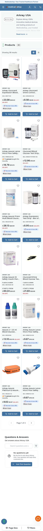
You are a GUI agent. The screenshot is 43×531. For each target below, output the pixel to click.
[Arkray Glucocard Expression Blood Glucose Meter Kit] (11, 72)
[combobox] (12, 528)
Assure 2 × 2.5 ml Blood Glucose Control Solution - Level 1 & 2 (10, 333)
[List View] (38, 52)
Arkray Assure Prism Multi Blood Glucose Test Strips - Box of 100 (11, 219)
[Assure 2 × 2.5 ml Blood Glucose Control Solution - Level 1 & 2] (11, 311)
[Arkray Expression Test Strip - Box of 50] (32, 197)
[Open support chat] (38, 519)
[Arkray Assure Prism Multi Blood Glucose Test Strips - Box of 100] (11, 197)
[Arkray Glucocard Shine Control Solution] (32, 72)
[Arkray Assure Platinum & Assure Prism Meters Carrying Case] (11, 369)
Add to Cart (12, 114)
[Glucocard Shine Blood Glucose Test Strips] (32, 258)
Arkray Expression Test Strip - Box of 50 (31, 218)
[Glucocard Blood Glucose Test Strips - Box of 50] (32, 132)
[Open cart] (40, 7)
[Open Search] (35, 7)
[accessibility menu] (4, 521)
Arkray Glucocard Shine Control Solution (30, 92)
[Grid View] (33, 52)
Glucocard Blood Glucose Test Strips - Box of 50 (31, 153)
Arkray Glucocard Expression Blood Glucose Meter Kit (10, 92)
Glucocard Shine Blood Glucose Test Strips (31, 279)
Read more (20, 34)
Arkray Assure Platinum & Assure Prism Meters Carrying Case (10, 391)
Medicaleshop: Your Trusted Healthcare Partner (21, 2)
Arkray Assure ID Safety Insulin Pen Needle (10, 279)
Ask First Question (23, 464)
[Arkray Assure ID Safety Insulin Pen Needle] (11, 258)
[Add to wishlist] (18, 60)
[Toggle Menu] (3, 7)
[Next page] (31, 423)
